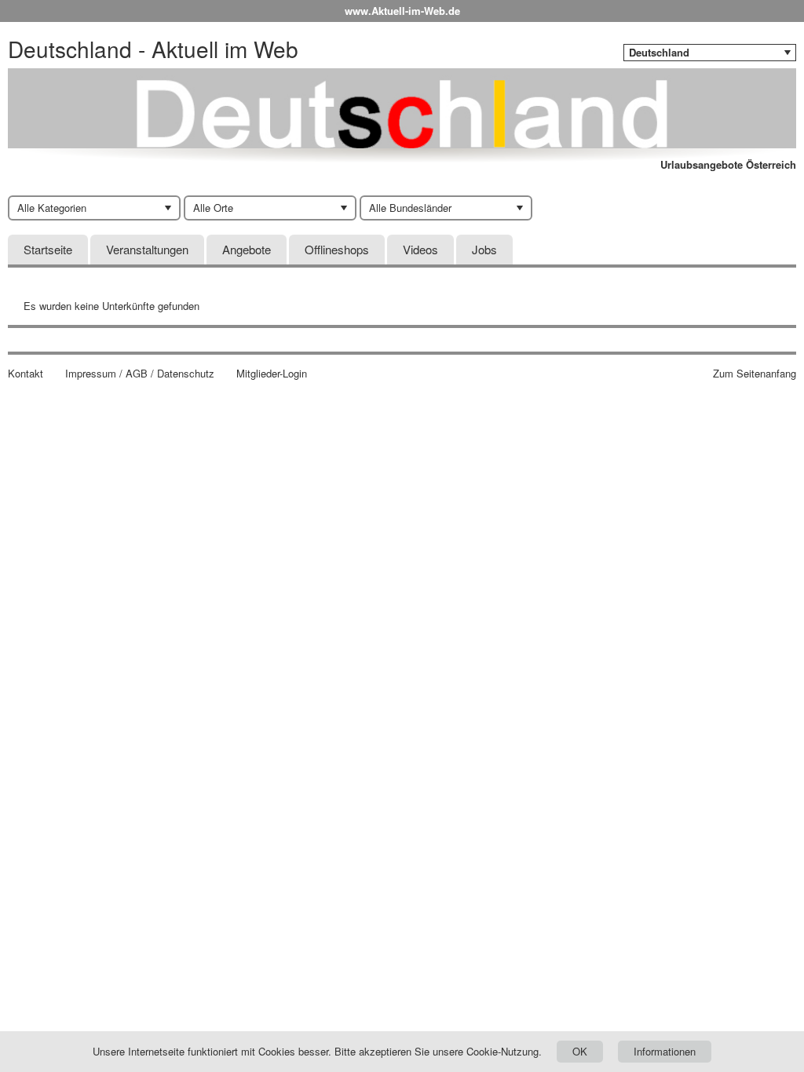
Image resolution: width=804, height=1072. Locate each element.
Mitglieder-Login (271, 373)
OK (579, 1051)
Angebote (246, 249)
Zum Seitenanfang (754, 373)
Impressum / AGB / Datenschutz (139, 373)
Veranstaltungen (147, 249)
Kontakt (25, 373)
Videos (420, 249)
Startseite (48, 249)
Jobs (484, 249)
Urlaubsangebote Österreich (728, 165)
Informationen (665, 1051)
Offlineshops (337, 249)
